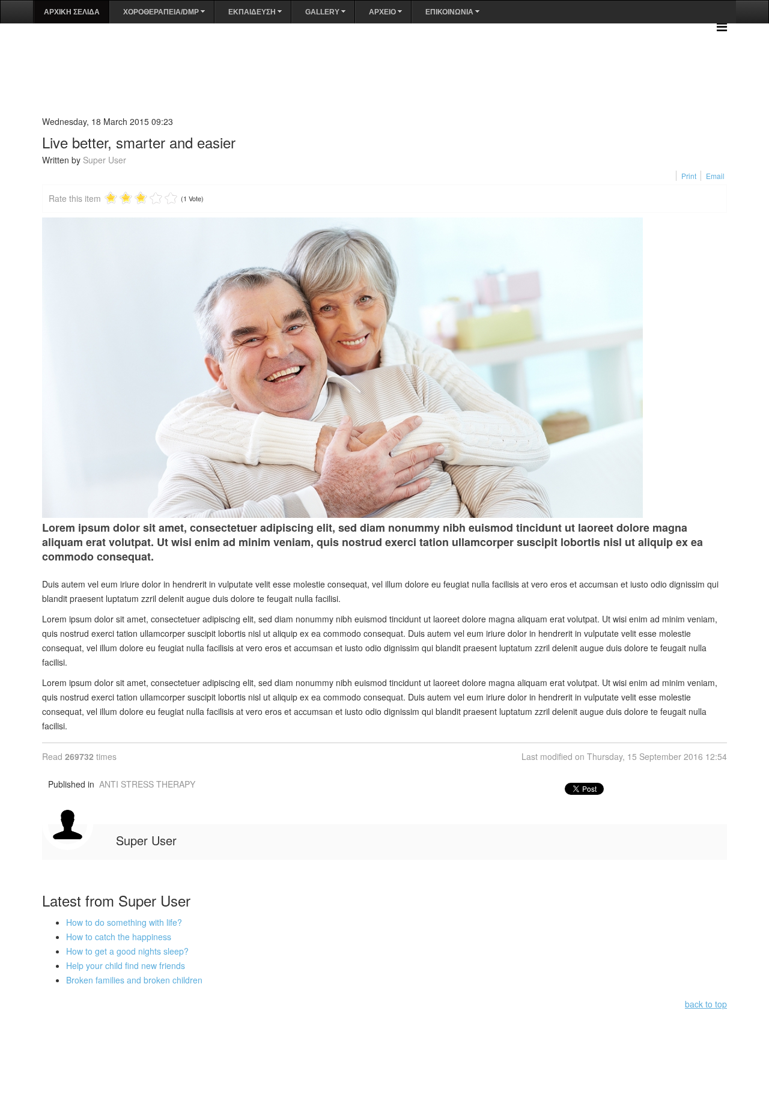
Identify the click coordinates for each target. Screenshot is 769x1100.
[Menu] (722, 26)
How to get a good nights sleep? (127, 951)
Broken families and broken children (134, 980)
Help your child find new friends (125, 965)
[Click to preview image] (384, 367)
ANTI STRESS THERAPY (147, 784)
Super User (104, 160)
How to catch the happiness (118, 937)
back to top (706, 1004)
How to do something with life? (124, 922)
